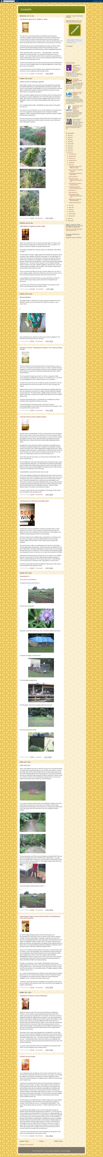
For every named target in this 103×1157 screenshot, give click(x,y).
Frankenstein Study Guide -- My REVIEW (77, 107)
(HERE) (24, 86)
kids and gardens (25, 297)
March (71, 211)
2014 (69, 150)
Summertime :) (24, 576)
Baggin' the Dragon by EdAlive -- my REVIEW (77, 94)
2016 (69, 145)
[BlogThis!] (48, 74)
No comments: (39, 73)
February (71, 213)
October (71, 158)
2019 (69, 139)
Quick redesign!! (77, 119)
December (72, 154)
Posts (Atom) (30, 1144)
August (71, 162)
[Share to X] (49, 74)
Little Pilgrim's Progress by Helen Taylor (32, 226)
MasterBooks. (29, 985)
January (71, 216)
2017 (69, 143)
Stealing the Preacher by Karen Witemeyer (33, 996)
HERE (27, 113)
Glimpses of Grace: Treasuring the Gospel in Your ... (75, 180)
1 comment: (39, 757)
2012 (69, 218)
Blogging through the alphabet (73, 237)
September (72, 160)
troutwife (26, 9)
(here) (33, 115)
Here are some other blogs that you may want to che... (74, 229)
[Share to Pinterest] (52, 74)
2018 (69, 141)
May (70, 207)
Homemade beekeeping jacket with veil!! (77, 80)
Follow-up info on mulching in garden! (32, 82)
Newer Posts (24, 1141)
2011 (69, 220)
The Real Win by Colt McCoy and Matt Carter (34, 501)
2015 (69, 148)
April (70, 209)
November (72, 156)
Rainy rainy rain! (25, 765)
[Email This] (46, 74)
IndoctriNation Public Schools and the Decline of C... (75, 196)
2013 (69, 152)
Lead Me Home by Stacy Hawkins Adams (33, 417)
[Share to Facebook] (51, 74)
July (70, 164)
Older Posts (58, 1141)
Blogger (68, 1151)
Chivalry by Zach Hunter (27, 1056)
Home (41, 1141)
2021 (69, 135)
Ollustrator (56, 1151)
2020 (69, 137)
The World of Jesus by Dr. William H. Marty (33, 19)
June (70, 205)
